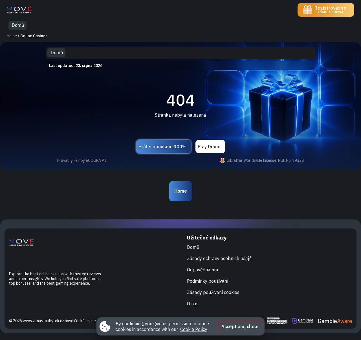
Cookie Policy (193, 329)
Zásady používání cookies (213, 292)
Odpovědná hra (202, 270)
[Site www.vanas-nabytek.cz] (26, 10)
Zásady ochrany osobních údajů (219, 258)
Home (12, 36)
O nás (193, 303)
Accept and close (240, 326)
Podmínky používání (207, 281)
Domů (193, 247)
